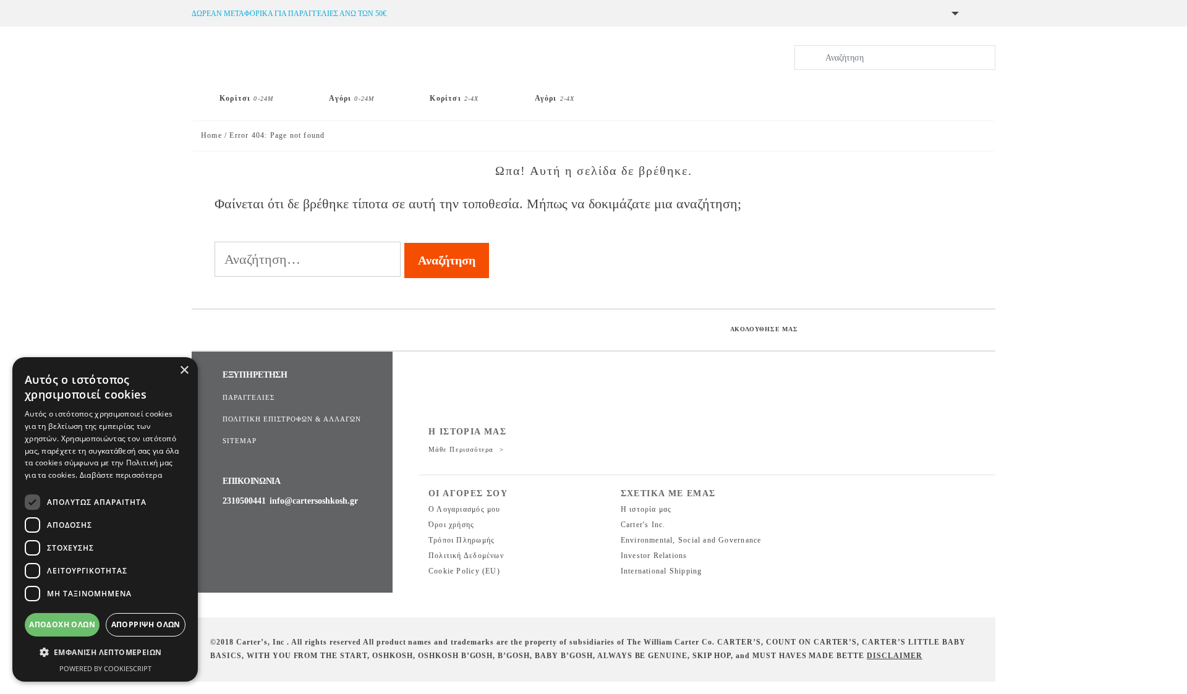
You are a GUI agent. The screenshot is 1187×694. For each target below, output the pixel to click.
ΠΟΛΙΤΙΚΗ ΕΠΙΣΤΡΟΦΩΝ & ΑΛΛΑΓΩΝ (292, 419)
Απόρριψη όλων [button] (146, 624)
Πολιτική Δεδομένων (466, 555)
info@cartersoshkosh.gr (314, 501)
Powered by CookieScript (105, 668)
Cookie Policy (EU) (464, 571)
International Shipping (661, 571)
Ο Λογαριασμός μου (464, 509)
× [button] (184, 370)
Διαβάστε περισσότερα (121, 475)
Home (211, 135)
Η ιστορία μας (646, 509)
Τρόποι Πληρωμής (461, 540)
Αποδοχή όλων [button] (62, 624)
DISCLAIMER (894, 655)
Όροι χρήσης (451, 524)
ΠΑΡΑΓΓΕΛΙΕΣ (248, 397)
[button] (105, 653)
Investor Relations (654, 555)
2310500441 (244, 501)
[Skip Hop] (644, 93)
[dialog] (105, 519)
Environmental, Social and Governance (691, 540)
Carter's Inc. (643, 524)
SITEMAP (240, 440)
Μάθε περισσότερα (462, 449)
